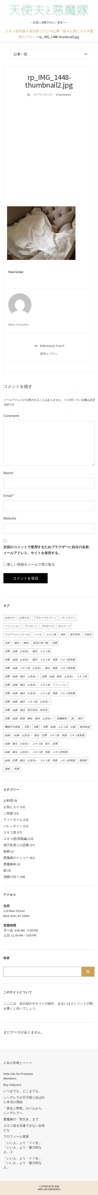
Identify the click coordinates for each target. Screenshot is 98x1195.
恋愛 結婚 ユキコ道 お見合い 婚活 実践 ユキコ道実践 (40, 668)
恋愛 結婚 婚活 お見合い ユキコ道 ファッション (36, 684)
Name (8, 473)
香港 (16, 768)
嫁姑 (25, 642)
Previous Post (52, 349)
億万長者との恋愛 (16, 845)
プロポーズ (47, 626)
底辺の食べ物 (40, 642)
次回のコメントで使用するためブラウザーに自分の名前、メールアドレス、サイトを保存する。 (47, 550)
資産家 (83, 760)
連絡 (7, 768)
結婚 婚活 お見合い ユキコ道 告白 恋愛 (31, 743)
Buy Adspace (12, 1085)
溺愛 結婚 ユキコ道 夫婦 (59, 726)
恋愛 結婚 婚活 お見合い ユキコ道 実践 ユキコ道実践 (40, 693)
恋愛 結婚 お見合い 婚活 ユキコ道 (27, 651)
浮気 (26, 726)
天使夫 (88, 634)
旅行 (80, 718)
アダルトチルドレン (45, 617)
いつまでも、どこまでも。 (22, 1091)
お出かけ (10, 617)
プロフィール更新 (16, 1136)
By (29, 94)
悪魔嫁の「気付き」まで (21, 1119)
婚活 (16, 642)
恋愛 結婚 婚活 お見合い (21, 676)
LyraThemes (53, 1189)
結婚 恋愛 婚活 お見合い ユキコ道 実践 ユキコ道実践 (40, 760)
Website (9, 518)
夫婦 (7, 642)
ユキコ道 (51, 634)
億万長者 (75, 634)
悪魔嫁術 (62, 718)
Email (8, 495)
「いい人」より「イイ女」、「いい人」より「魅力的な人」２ (24, 1147)
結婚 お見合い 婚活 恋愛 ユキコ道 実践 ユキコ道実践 (49, 735)
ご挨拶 (8, 813)
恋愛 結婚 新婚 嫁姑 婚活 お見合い (28, 718)
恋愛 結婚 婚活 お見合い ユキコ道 (64, 676)
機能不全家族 (12, 726)
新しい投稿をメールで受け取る (31, 564)
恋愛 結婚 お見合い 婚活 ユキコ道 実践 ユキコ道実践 (40, 659)
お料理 (8, 800)
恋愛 (54, 642)
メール (38, 634)
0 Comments (63, 94)
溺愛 (36, 726)
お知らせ (24, 617)
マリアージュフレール (17, 634)
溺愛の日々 (11, 877)
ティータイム (13, 820)
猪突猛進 (85, 726)
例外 (62, 634)
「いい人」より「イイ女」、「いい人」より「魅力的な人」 (24, 1162)
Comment (11, 415)
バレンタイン (67, 617)
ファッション (12, 626)
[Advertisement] (49, 151)
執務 (6, 851)
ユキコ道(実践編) (15, 839)
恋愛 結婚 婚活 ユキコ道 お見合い (27, 701)
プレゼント (30, 626)
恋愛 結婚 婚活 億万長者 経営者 (26, 710)
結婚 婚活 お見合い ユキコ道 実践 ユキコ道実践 (36, 752)
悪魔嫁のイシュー (16, 858)
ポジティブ (64, 626)
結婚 (7, 735)
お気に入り (11, 807)
